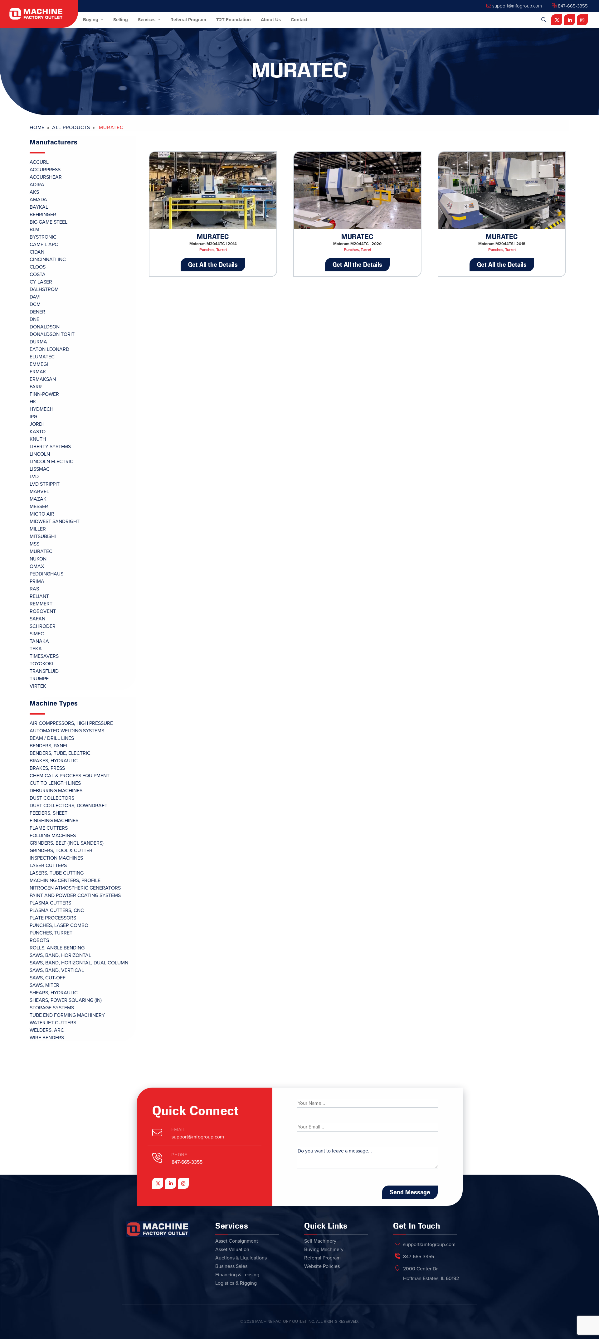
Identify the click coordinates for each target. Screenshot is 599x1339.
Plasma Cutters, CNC (57, 910)
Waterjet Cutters (53, 1023)
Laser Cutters (48, 865)
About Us (271, 19)
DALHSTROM (44, 289)
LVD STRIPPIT (45, 484)
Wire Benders (47, 1038)
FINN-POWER (44, 394)
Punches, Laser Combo (59, 925)
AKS (34, 192)
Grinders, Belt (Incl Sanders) (67, 843)
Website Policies (322, 1266)
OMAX (37, 566)
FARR (36, 387)
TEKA (36, 649)
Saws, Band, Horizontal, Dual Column (79, 963)
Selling (120, 19)
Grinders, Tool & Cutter (61, 850)
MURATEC (41, 551)
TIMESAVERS (44, 656)
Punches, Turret (51, 933)
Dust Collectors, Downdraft (68, 806)
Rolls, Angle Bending (57, 948)
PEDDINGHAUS (46, 574)
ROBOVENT (43, 611)
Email (178, 1129)
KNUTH (38, 439)
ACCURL (39, 162)
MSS (34, 544)
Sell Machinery (320, 1241)
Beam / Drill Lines (52, 738)
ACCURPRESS (45, 170)
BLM (34, 229)
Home (37, 127)
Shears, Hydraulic (54, 993)
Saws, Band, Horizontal (60, 955)
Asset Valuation (232, 1249)
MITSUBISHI (43, 536)
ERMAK (38, 372)
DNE (34, 319)
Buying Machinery (323, 1249)
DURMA (38, 342)
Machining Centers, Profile (65, 880)
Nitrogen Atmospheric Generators (75, 888)
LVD (34, 476)
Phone (179, 1154)
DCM (35, 304)
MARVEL (39, 491)
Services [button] (147, 19)
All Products (71, 127)
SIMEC (37, 634)
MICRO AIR (42, 514)
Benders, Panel (49, 746)
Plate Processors (53, 918)
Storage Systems (52, 1008)
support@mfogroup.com (516, 6)
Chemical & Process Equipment (70, 776)
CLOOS (38, 267)
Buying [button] (91, 19)
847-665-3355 (572, 6)
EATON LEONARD (49, 349)
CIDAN (37, 252)
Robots (39, 940)
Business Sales (231, 1266)
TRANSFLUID (44, 671)
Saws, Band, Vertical (57, 970)
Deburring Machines (56, 791)
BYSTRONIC (43, 237)
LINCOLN (40, 454)
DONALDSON (45, 327)
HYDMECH (41, 409)
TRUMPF (39, 679)
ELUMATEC (42, 357)
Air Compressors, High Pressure (71, 723)
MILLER (38, 529)
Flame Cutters (49, 828)
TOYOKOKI (41, 664)
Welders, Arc (47, 1030)
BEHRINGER (43, 214)
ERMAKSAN (43, 379)
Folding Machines (53, 835)
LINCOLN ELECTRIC (51, 461)
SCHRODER (43, 626)
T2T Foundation (233, 19)
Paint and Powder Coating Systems (75, 895)
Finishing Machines (54, 820)
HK (33, 402)
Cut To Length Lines (55, 783)
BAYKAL (39, 207)
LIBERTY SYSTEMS (50, 447)
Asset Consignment (236, 1241)
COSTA (38, 274)
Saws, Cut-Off (48, 978)
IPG (33, 417)
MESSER (39, 506)
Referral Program (188, 19)
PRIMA (37, 581)
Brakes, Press (47, 768)
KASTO (38, 432)
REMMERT (41, 604)
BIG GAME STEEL (48, 222)
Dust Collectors (52, 798)
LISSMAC (40, 469)
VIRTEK (38, 686)
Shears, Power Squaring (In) (66, 1000)
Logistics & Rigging (236, 1283)
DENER (37, 312)
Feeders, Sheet (48, 813)
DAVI (35, 297)
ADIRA (37, 185)
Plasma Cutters (50, 903)
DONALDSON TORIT (52, 334)
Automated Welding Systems (67, 731)
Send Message (410, 1192)
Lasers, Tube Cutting (57, 873)
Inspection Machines (56, 858)
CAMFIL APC (44, 244)
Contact (299, 19)
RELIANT (39, 596)
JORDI (37, 424)
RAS (34, 589)
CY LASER (41, 282)
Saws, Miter (44, 985)
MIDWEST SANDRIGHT (55, 521)
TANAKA (39, 641)
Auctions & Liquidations (241, 1258)
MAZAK (38, 499)
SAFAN (37, 619)
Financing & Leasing (237, 1275)
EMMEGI (39, 364)
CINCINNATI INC (48, 259)
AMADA (38, 199)
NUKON (38, 559)
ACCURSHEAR (46, 177)
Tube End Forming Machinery (67, 1015)
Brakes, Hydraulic (54, 761)
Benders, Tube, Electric (60, 753)
